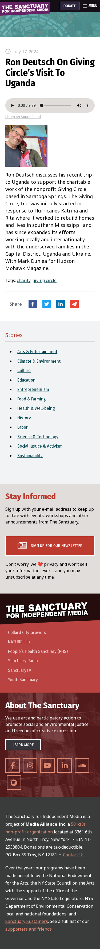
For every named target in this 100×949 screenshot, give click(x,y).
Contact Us (74, 855)
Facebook (33, 304)
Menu (93, 6)
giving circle (45, 280)
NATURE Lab (19, 642)
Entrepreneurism (33, 389)
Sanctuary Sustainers (26, 921)
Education (26, 380)
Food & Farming (31, 399)
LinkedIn (60, 304)
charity (23, 280)
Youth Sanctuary (23, 679)
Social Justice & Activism (40, 446)
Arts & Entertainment (37, 351)
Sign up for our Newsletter (56, 545)
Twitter (46, 304)
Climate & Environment (39, 361)
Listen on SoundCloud (23, 116)
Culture (24, 370)
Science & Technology (37, 437)
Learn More (23, 744)
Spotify (14, 782)
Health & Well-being (36, 408)
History (24, 418)
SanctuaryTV (19, 670)
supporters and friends (28, 929)
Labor (22, 427)
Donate (69, 6)
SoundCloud (82, 765)
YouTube (47, 765)
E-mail (74, 304)
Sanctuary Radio (23, 661)
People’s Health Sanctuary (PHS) (38, 651)
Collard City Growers (27, 632)
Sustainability (30, 456)
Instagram (30, 765)
